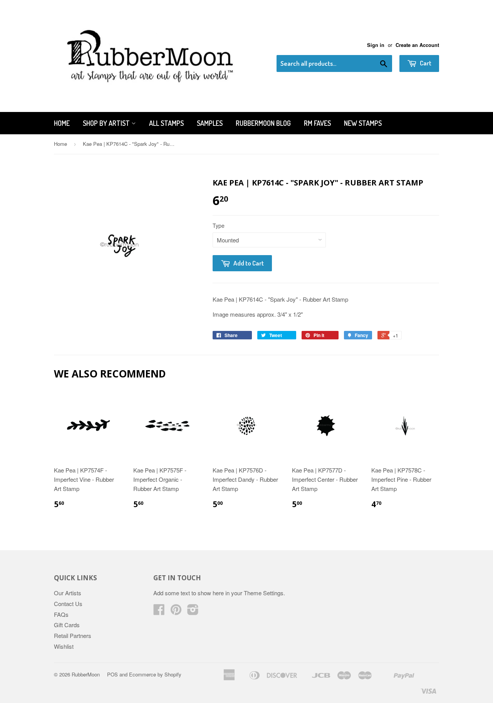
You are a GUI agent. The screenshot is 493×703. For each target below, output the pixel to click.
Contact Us (68, 603)
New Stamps (363, 123)
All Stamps (166, 123)
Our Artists (67, 593)
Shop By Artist (107, 123)
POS (112, 674)
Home (62, 123)
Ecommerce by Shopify (155, 674)
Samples (210, 123)
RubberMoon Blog (263, 123)
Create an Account (417, 45)
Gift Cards (67, 625)
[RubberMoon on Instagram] (193, 612)
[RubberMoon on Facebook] (159, 612)
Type (219, 225)
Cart (425, 63)
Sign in (375, 45)
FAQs (61, 614)
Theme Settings (263, 593)
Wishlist (64, 646)
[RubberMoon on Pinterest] (176, 612)
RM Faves (317, 123)
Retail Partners (72, 635)
